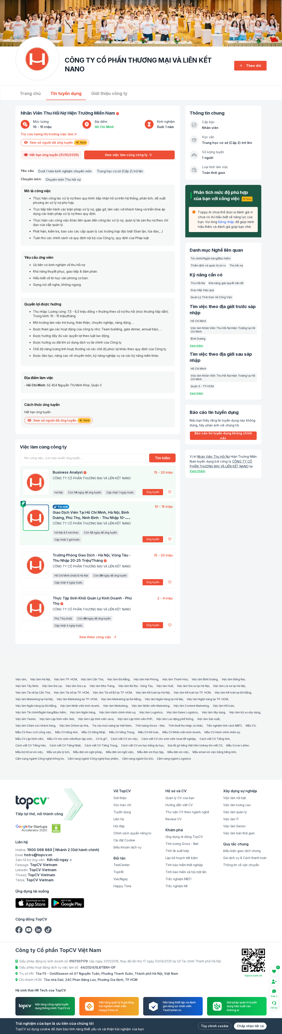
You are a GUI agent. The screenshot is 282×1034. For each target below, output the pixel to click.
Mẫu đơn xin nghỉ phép (87, 752)
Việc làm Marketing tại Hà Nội (34, 699)
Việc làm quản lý (235, 812)
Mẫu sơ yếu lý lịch (58, 752)
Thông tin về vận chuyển (241, 865)
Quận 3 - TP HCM (202, 386)
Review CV (173, 819)
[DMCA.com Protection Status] (56, 828)
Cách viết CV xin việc (124, 738)
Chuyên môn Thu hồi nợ (63, 179)
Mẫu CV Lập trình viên (29, 738)
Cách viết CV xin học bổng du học (142, 745)
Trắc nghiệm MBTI (178, 879)
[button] (170, 492)
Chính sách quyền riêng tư (132, 833)
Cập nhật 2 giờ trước (67, 539)
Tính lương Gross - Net (149, 725)
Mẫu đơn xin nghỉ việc (119, 752)
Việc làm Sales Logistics (182, 712)
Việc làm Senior (234, 826)
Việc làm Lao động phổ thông (174, 719)
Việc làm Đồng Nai (233, 679)
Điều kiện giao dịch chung (242, 851)
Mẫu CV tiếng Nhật (93, 732)
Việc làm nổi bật (234, 798)
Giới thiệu (119, 798)
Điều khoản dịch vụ (127, 847)
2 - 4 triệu (165, 598)
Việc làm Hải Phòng (146, 679)
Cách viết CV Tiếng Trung (101, 745)
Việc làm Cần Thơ (92, 679)
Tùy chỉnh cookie (214, 1026)
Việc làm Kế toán (223, 705)
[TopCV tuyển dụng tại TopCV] (57, 804)
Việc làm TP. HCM (65, 679)
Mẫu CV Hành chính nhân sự (222, 732)
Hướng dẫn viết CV (179, 805)
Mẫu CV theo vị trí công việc (33, 732)
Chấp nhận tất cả (250, 1026)
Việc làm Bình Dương (205, 679)
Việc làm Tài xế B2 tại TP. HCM (112, 692)
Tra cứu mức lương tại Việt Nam (111, 725)
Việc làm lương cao (237, 805)
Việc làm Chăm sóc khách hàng (35, 725)
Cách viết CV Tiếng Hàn (30, 745)
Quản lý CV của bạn (179, 798)
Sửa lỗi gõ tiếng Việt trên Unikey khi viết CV (195, 745)
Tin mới (63, 506)
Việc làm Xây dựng (213, 712)
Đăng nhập (226, 222)
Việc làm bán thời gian (239, 833)
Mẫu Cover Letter (237, 745)
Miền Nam (104, 113)
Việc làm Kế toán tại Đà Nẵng (233, 692)
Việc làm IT (231, 819)
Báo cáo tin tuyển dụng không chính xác (223, 435)
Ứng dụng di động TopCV (184, 837)
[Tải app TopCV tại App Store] (31, 903)
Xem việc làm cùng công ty (126, 155)
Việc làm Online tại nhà (73, 725)
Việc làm (20, 679)
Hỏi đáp (119, 826)
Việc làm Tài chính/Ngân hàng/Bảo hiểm (40, 712)
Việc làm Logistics (151, 712)
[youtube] (28, 929)
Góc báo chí (122, 805)
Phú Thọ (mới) (63, 618)
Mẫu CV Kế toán (148, 732)
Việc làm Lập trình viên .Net (56, 719)
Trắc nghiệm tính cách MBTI (224, 725)
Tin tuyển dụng (66, 93)
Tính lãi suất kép (177, 851)
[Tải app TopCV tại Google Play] (67, 903)
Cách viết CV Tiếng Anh (215, 738)
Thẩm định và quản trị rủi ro (208, 265)
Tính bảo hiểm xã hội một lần (185, 872)
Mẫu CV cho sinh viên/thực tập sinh (69, 738)
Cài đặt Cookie (124, 840)
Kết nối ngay (57, 859)
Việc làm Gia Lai (76, 686)
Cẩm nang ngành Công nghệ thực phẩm (93, 758)
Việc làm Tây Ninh (26, 686)
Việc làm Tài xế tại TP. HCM (71, 692)
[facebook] (18, 929)
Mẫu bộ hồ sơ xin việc (29, 752)
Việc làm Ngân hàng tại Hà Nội (164, 699)
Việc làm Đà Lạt (52, 686)
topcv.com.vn (253, 975)
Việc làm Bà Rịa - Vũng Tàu (135, 686)
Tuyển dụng (122, 812)
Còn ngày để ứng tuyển (84, 492)
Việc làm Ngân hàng (82, 712)
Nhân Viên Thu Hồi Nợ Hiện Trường (57, 113)
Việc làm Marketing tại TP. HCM (77, 699)
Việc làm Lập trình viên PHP (134, 719)
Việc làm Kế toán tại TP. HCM (192, 692)
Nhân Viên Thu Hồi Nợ (213, 456)
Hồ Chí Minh (104, 127)
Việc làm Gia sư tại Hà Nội (193, 686)
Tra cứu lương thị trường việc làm (47, 134)
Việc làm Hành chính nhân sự (117, 712)
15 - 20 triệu (163, 472)
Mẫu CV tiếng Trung (121, 732)
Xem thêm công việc (95, 637)
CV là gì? (101, 738)
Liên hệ (118, 819)
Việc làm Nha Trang (102, 686)
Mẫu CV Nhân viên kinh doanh (181, 732)
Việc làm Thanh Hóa (175, 679)
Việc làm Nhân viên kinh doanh (79, 705)
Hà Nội (58, 492)
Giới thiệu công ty (109, 93)
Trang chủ (30, 93)
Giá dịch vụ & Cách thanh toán (245, 858)
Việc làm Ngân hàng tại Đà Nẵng (35, 705)
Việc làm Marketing (115, 705)
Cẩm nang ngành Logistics (174, 758)
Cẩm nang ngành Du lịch (137, 758)
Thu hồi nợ (236, 265)
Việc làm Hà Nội (40, 679)
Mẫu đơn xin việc (178, 752)
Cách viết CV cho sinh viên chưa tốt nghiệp (168, 738)
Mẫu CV (251, 725)
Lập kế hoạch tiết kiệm (181, 858)
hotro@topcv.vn (38, 855)
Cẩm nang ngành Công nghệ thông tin (39, 758)
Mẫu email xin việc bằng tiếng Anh (214, 752)
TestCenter (121, 865)
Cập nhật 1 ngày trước (120, 492)
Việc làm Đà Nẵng (118, 679)
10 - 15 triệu (164, 506)
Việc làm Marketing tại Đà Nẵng (121, 699)
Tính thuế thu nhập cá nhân (185, 725)
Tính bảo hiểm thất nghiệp (184, 865)
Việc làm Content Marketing (191, 705)
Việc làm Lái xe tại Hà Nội (229, 686)
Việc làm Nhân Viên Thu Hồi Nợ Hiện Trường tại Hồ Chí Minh (223, 329)
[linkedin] (38, 929)
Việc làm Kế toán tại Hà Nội (153, 692)
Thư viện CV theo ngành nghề (187, 812)
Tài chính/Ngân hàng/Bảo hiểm (210, 258)
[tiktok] (48, 929)
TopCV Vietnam (43, 865)
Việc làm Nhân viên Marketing (150, 705)
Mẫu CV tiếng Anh (66, 732)
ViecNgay (120, 879)
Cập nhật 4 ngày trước (68, 582)
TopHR (118, 872)
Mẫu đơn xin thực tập (150, 752)
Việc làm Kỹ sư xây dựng (244, 712)
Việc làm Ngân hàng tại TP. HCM (207, 699)
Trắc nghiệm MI (176, 886)
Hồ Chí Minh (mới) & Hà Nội (71, 575)
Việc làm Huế (164, 686)
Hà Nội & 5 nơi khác (66, 532)
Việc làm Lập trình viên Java (95, 719)
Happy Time (122, 886)
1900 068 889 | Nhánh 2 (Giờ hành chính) (63, 850)
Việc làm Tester (25, 719)
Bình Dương (198, 338)
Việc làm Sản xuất (208, 719)
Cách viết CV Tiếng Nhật (65, 745)
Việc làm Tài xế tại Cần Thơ (32, 692)
